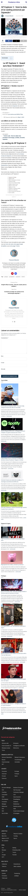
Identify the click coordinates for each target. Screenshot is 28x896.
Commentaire (5, 338)
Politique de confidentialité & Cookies (9, 889)
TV (2, 852)
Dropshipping (16, 799)
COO (14, 794)
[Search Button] (26, 2)
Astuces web (5, 743)
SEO (3, 811)
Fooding (16, 836)
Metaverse (16, 748)
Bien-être (4, 836)
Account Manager (6, 787)
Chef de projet (17, 790)
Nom (2, 356)
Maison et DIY (5, 838)
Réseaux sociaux (6, 748)
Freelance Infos (14, 2)
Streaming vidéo (16, 850)
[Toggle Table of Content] (10, 58)
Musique (4, 850)
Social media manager (18, 811)
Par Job (3, 784)
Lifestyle (4, 831)
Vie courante (5, 840)
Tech (2, 740)
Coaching (4, 792)
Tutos (3, 750)
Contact (8, 888)
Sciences (4, 778)
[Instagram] (15, 273)
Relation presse (17, 806)
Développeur (5, 799)
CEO (3, 790)
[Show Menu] (1, 2)
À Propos (3, 888)
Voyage (4, 854)
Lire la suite (9, 416)
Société (3, 768)
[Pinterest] (12, 273)
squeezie (18, 276)
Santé (16, 776)
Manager (4, 804)
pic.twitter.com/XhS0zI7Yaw (15, 114)
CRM (3, 797)
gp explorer (11, 276)
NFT (3, 764)
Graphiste (15, 801)
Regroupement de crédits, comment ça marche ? (12, 564)
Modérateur (16, 804)
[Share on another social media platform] (23, 41)
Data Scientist (17, 797)
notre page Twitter (15, 246)
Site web (3, 369)
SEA (3, 808)
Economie (4, 771)
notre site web (9, 244)
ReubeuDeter (4, 165)
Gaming (14, 847)
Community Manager (18, 792)
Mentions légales (22, 889)
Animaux (4, 833)
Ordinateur (4, 864)
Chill (3, 845)
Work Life (4, 871)
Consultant (4, 794)
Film (3, 847)
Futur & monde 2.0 (6, 745)
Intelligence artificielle (19, 745)
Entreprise (15, 743)
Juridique (16, 875)
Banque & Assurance (20, 757)
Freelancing (17, 873)
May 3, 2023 (21, 117)
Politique (17, 773)
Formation (4, 801)
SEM (14, 808)
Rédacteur (4, 806)
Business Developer (18, 787)
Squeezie (15, 106)
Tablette (4, 866)
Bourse (3, 759)
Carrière (4, 873)
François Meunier (9, 15)
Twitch (14, 852)
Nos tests (4, 861)
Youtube (14, 854)
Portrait (4, 776)
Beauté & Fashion (18, 833)
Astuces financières (7, 757)
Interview (4, 773)
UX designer (16, 813)
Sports (15, 838)
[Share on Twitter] (16, 41)
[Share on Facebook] (8, 41)
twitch (23, 276)
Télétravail (4, 878)
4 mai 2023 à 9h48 (19, 15)
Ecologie (17, 771)
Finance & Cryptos (7, 754)
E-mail (2, 362)
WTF (3, 857)
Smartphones (17, 864)
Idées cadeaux (17, 866)
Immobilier (17, 762)
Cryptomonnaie (5, 762)
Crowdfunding (18, 759)
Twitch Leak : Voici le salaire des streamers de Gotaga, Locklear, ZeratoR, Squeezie (14, 137)
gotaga (6, 276)
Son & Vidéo (5, 813)
